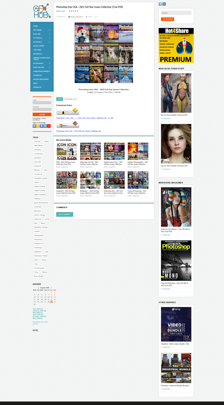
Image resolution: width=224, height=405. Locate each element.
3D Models (37, 42)
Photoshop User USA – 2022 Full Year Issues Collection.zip (78, 131)
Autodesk (37, 166)
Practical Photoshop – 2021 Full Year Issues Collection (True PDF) (137, 193)
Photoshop (38, 239)
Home (35, 26)
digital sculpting (40, 195)
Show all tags (39, 276)
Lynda (47, 219)
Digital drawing (39, 186)
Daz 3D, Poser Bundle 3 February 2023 (174, 115)
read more (166, 118)
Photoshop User (71, 99)
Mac (35, 223)
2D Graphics (38, 63)
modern (37, 231)
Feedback (37, 87)
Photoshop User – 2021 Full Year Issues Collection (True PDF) (113, 193)
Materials (37, 54)
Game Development (41, 71)
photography (39, 235)
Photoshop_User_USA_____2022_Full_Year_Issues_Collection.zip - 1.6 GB (84, 118)
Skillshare (37, 252)
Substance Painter (41, 256)
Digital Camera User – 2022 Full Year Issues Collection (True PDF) (113, 164)
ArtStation (37, 158)
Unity (36, 264)
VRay (36, 272)
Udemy (44, 260)
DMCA (35, 83)
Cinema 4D (38, 174)
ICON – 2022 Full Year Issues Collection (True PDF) (65, 163)
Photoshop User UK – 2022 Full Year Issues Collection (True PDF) (89, 164)
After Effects (38, 146)
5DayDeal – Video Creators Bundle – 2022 (175, 344)
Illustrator (37, 211)
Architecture (38, 154)
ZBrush (44, 272)
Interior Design (39, 215)
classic (36, 182)
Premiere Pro (39, 243)
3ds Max (37, 141)
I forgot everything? (39, 119)
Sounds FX (37, 75)
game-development (41, 203)
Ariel (63, 11)
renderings (38, 248)
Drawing (37, 199)
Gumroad (37, 207)
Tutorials (37, 38)
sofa (46, 252)
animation (37, 150)
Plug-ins (36, 34)
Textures (37, 50)
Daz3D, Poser (38, 46)
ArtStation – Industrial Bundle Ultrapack (175, 385)
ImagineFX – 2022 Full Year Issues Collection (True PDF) (65, 192)
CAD (45, 170)
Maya (43, 223)
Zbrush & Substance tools (41, 58)
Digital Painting (39, 190)
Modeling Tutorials (41, 227)
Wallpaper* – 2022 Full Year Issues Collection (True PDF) (89, 192)
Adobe (46, 141)
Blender (37, 170)
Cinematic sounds (40, 178)
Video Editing (38, 67)
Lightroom (37, 219)
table (36, 260)
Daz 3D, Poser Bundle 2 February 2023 (174, 166)
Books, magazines (77, 16)
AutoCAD (37, 162)
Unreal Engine (39, 268)
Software (37, 30)
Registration (36, 118)
